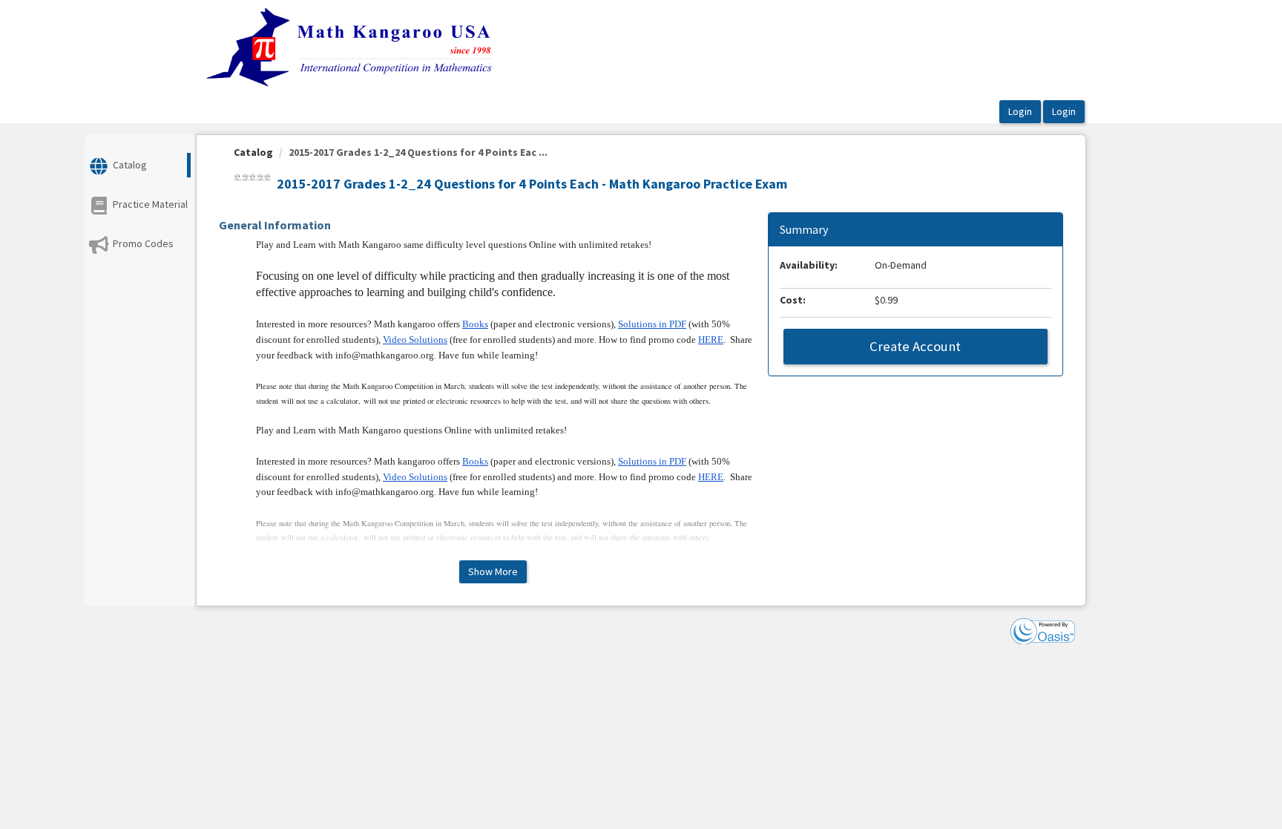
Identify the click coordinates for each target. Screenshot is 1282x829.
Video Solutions (415, 339)
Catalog (253, 152)
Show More (493, 571)
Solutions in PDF (652, 324)
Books (475, 324)
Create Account (915, 346)
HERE (710, 339)
